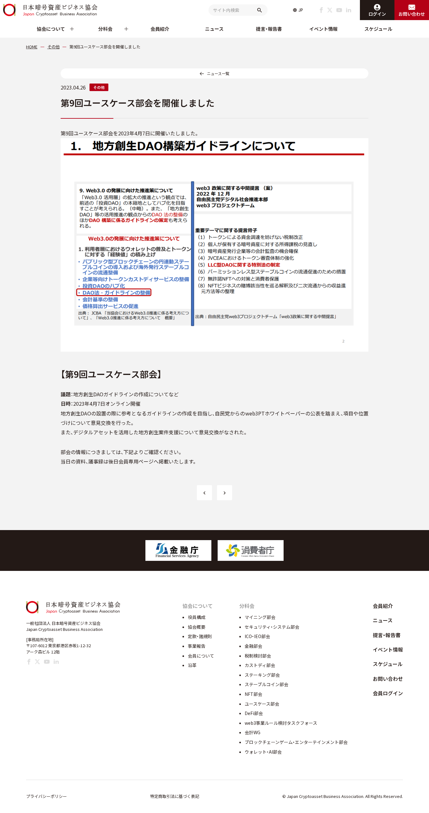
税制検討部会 (258, 656)
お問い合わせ (388, 678)
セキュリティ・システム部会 (272, 627)
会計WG (252, 732)
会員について (201, 656)
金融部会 (253, 646)
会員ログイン (388, 693)
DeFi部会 (254, 713)
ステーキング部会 (262, 675)
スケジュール (378, 28)
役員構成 (196, 617)
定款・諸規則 (200, 636)
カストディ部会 (260, 665)
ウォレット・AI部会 (263, 752)
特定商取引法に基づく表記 (174, 796)
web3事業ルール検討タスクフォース (281, 723)
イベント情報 (323, 28)
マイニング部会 (260, 617)
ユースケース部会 (262, 704)
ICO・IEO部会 (257, 636)
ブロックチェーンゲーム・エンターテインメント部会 (296, 742)
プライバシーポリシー (46, 796)
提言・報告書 (269, 28)
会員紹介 (159, 28)
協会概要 (196, 627)
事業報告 (196, 646)
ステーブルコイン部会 (266, 684)
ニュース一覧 (218, 73)
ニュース (214, 28)
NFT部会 (253, 694)
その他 (99, 87)
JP (300, 10)
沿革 (192, 665)
